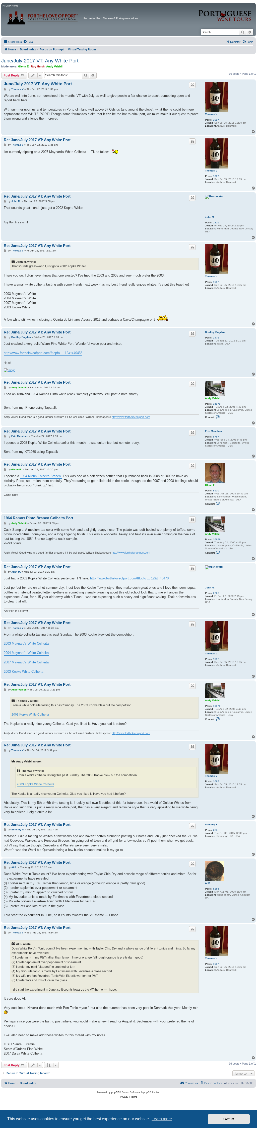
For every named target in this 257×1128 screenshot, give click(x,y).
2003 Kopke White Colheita (23, 671)
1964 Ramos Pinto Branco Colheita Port (38, 518)
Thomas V (211, 114)
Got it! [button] (228, 1119)
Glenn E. (23, 66)
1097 (216, 119)
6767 (216, 436)
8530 (216, 490)
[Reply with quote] (192, 85)
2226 (216, 222)
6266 (216, 888)
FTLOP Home (10, 5)
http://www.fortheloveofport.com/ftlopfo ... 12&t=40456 (43, 353)
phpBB (115, 1092)
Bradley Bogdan (215, 332)
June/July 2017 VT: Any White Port (40, 60)
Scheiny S (211, 824)
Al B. (208, 883)
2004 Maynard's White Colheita (26, 653)
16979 (217, 403)
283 (215, 830)
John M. (210, 217)
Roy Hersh (38, 66)
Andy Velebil (54, 66)
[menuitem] (28, 42)
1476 (216, 337)
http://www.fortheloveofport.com (131, 416)
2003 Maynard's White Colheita (26, 643)
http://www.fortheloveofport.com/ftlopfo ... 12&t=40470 (129, 578)
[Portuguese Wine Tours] (225, 13)
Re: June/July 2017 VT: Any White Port (37, 140)
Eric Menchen (213, 431)
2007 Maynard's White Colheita (26, 662)
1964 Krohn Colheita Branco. (41, 476)
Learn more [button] (162, 1119)
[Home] (43, 16)
